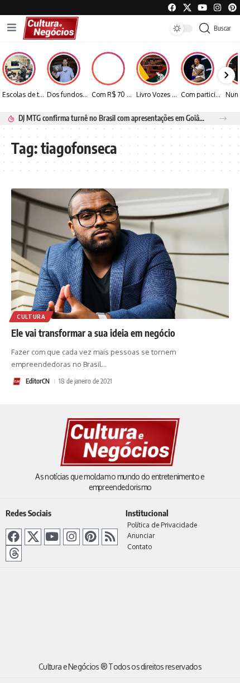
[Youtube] (202, 7)
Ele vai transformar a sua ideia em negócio (93, 333)
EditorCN (38, 381)
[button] (223, 118)
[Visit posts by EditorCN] (16, 381)
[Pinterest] (232, 7)
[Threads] (14, 553)
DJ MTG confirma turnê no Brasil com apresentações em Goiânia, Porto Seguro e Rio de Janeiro (112, 118)
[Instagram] (71, 537)
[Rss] (110, 537)
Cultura (31, 316)
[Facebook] (172, 7)
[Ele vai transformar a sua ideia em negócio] (120, 253)
